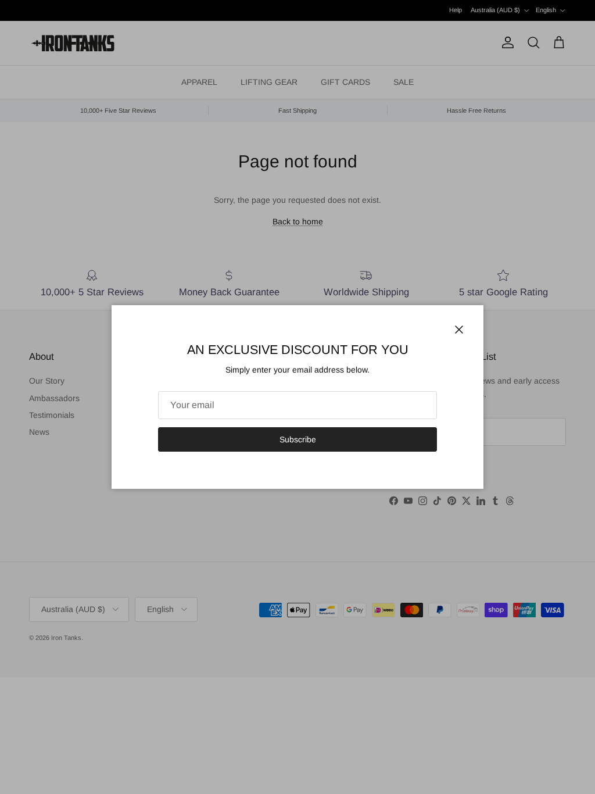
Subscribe (297, 439)
